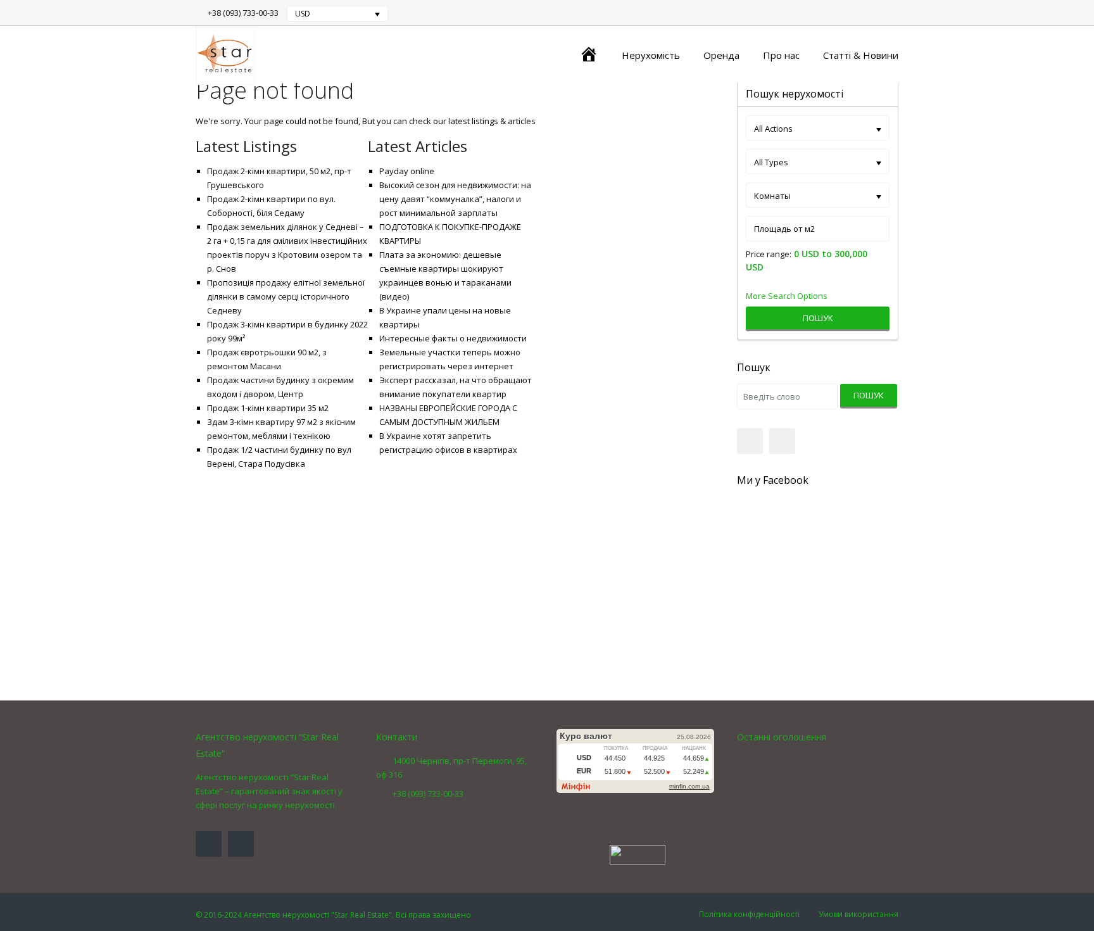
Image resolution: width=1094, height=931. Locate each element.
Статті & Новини (860, 55)
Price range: (768, 254)
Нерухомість (651, 55)
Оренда (721, 55)
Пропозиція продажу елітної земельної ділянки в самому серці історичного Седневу (286, 296)
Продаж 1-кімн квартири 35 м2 (268, 408)
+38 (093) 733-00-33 (243, 12)
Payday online (406, 171)
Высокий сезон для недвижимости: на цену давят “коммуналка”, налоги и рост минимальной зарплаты (455, 198)
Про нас (781, 55)
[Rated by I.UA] (637, 853)
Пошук (818, 318)
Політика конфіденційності (749, 914)
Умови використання (858, 914)
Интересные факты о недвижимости (453, 338)
